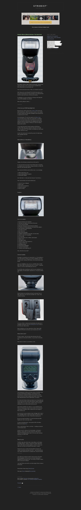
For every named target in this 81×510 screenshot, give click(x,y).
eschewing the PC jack (34, 324)
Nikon (30, 468)
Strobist (40, 6)
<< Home (19, 487)
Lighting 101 (36, 478)
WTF (40, 329)
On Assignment (55, 36)
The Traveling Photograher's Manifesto (35, 479)
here (26, 423)
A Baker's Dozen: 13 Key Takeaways (54, 37)
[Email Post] (22, 483)
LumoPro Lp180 (34, 110)
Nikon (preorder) (32, 471)
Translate (56, 48)
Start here (25, 478)
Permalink (19, 483)
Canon (32, 468)
